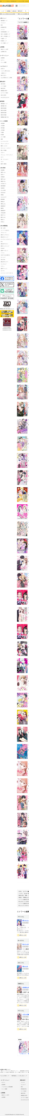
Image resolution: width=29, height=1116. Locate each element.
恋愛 (2, 139)
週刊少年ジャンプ (4, 237)
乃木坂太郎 (3, 212)
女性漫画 (2, 123)
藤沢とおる (3, 217)
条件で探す (3, 83)
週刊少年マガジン (4, 243)
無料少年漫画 (3, 114)
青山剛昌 (2, 170)
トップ (2, 11)
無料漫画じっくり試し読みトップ (19, 1075)
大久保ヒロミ (3, 183)
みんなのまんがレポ (5, 97)
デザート (2, 266)
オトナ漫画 (3, 136)
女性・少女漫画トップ (5, 34)
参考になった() (22, 935)
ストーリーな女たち (5, 230)
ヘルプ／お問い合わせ (5, 70)
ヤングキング (3, 264)
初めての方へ (3, 75)
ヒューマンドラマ (4, 141)
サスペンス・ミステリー (6, 148)
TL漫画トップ (3, 38)
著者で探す (3, 88)
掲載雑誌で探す (4, 90)
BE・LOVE (3, 228)
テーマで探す (3, 86)
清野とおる (3, 203)
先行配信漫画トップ (5, 31)
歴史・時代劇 (3, 150)
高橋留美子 (3, 210)
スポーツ (2, 152)
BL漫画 (2, 134)
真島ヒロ (2, 219)
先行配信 (8, 11)
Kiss (2, 241)
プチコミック (3, 232)
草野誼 (2, 194)
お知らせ (2, 68)
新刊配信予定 (3, 27)
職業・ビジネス (4, 145)
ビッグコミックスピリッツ (6, 239)
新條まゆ (2, 201)
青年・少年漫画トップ (5, 36)
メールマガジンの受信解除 (7, 1086)
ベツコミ (2, 252)
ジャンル (2, 29)
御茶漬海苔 (3, 185)
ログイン (2, 60)
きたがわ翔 (3, 190)
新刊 (2, 25)
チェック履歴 (3, 62)
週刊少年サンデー (4, 261)
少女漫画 (2, 125)
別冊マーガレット (4, 250)
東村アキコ (3, 215)
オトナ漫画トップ (4, 43)
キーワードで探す (4, 92)
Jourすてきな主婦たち (5, 255)
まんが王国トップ (5, 1075)
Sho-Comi (3, 259)
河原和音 (2, 188)
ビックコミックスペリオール (7, 273)
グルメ (2, 161)
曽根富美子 (3, 206)
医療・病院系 (3, 163)
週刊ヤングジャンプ (5, 246)
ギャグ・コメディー (5, 143)
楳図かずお (3, 181)
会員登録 (2, 57)
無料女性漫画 (3, 108)
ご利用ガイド (3, 73)
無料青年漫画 (3, 112)
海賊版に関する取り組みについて (7, 308)
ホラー (2, 157)
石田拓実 (2, 176)
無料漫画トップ (4, 20)
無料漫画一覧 (3, 105)
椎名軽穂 (2, 199)
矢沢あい (2, 221)
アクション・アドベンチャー (7, 154)
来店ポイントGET (4, 49)
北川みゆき (3, 192)
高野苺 (2, 208)
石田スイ (2, 174)
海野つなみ (3, 179)
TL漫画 (2, 132)
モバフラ (2, 270)
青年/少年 (20, 11)
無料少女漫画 (3, 110)
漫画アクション (4, 268)
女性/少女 (14, 11)
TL (25, 11)
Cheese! (2, 248)
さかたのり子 (3, 197)
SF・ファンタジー (4, 159)
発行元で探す (3, 95)
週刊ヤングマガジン (5, 234)
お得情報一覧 (3, 51)
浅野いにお (3, 172)
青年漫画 (2, 127)
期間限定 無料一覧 (4, 117)
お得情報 (3, 1097)
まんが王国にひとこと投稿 (6, 77)
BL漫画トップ (4, 40)
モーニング (3, 257)
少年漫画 (2, 130)
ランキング (3, 22)
